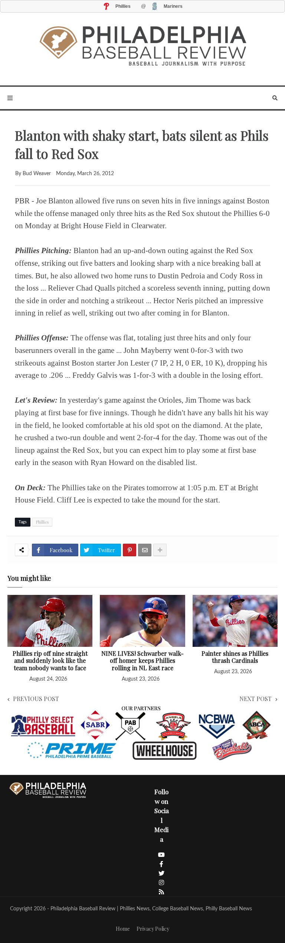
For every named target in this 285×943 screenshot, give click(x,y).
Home (123, 928)
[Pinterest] (129, 550)
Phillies (42, 522)
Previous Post (36, 699)
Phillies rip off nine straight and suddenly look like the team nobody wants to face (50, 661)
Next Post (255, 699)
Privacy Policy (153, 928)
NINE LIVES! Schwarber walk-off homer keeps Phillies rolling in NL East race (142, 661)
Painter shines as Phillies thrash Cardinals (235, 657)
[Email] (144, 550)
